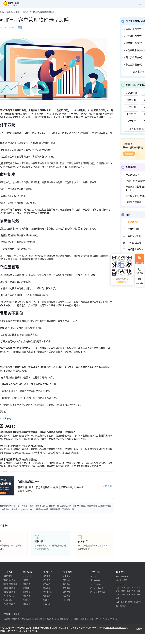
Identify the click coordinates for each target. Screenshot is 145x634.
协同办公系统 (48, 619)
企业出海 (105, 619)
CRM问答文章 (13, 12)
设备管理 (131, 121)
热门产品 (7, 571)
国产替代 (97, 619)
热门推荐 (6, 614)
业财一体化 (89, 619)
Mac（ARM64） (100, 592)
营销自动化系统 (9, 580)
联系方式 (66, 592)
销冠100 (113, 619)
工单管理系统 (78, 619)
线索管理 (131, 100)
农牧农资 (26, 596)
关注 (20, 27)
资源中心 (47, 571)
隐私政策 (66, 600)
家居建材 (26, 600)
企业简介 (66, 576)
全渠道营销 (131, 92)
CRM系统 (15, 619)
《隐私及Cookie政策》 (115, 627)
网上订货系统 (37, 619)
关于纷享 (67, 571)
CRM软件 (7, 619)
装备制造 (26, 584)
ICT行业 (26, 588)
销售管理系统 (8, 576)
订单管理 (131, 107)
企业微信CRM (8, 596)
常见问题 (46, 576)
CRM (2, 12)
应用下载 (95, 571)
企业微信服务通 (9, 604)
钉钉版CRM (7, 600)
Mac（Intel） (99, 588)
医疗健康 (26, 592)
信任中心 (66, 584)
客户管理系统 (25, 619)
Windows (97, 584)
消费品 (25, 580)
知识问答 (46, 600)
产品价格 (46, 584)
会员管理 (131, 114)
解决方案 (27, 571)
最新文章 (15, 614)
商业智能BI (58, 619)
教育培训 (26, 604)
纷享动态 (66, 580)
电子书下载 (47, 592)
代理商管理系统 (9, 592)
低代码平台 (68, 619)
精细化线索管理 (133, 202)
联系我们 (120, 571)
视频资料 (46, 596)
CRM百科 (47, 604)
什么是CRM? (132, 174)
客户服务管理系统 (10, 584)
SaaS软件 (27, 576)
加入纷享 (66, 588)
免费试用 (107, 486)
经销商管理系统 (9, 588)
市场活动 (46, 588)
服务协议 (66, 596)
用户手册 (46, 580)
